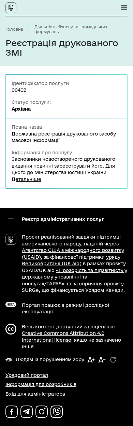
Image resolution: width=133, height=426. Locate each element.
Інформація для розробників (40, 384)
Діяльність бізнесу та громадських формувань (70, 29)
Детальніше (26, 179)
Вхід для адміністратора (35, 394)
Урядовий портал (26, 375)
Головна (14, 29)
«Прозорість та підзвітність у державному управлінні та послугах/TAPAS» (74, 277)
